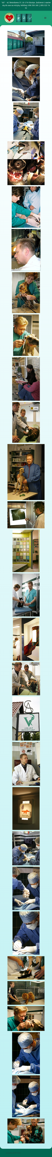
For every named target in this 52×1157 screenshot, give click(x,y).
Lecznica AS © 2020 (13, 1153)
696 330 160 (33, 5)
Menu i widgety (45, 20)
